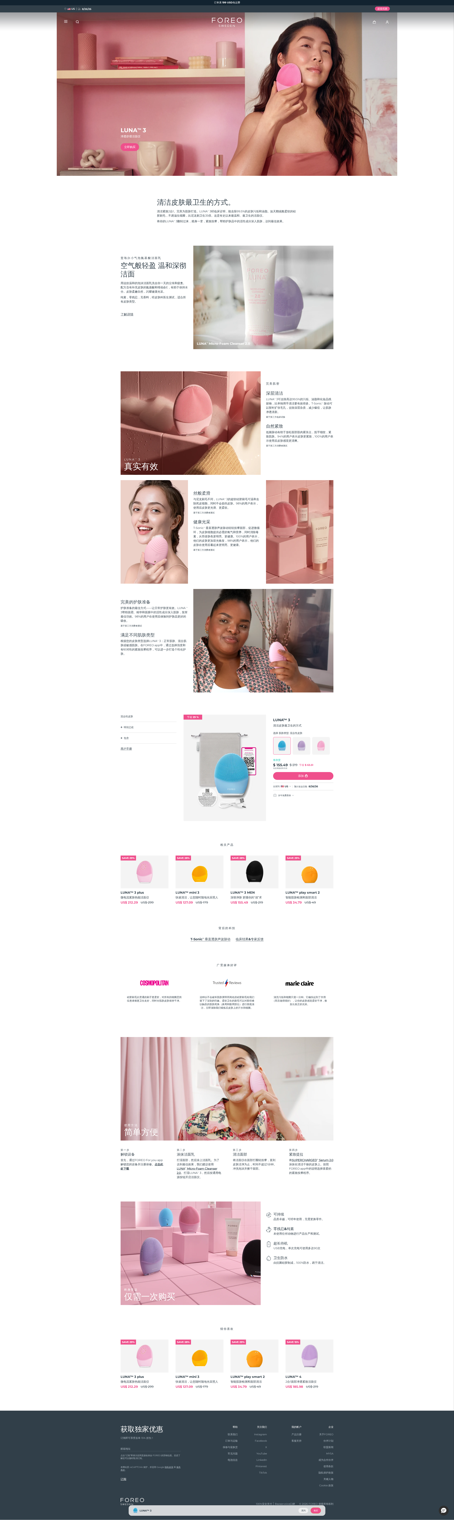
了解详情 (127, 314)
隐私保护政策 (326, 1472)
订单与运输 (231, 1440)
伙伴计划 (328, 1440)
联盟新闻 (328, 1447)
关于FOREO (326, 1434)
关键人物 (328, 1479)
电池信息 (233, 1460)
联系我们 (233, 1434)
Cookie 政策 (326, 1485)
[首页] (227, 23)
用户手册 (126, 748)
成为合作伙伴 (326, 1460)
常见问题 (233, 1453)
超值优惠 (382, 8)
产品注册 (296, 1434)
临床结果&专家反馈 (250, 939)
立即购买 (129, 147)
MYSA (329, 1453)
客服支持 (296, 1440)
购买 (316, 1510)
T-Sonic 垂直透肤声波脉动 (210, 939)
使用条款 (328, 1466)
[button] (444, 1511)
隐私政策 (169, 1467)
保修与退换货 (230, 1447)
